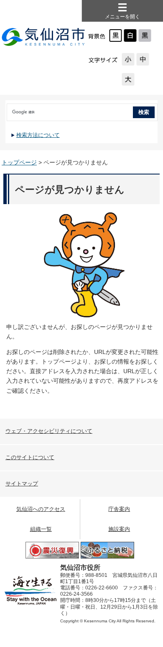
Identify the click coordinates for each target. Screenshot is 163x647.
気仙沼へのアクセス (40, 509)
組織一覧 (41, 529)
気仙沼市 (43, 37)
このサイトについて (29, 457)
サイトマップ (21, 483)
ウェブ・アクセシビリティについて (48, 431)
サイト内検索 (6, 109)
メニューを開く (122, 16)
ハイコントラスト (130, 35)
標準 (143, 59)
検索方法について (38, 135)
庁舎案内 (119, 509)
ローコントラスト (145, 35)
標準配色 (115, 35)
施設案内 (119, 529)
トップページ (19, 162)
